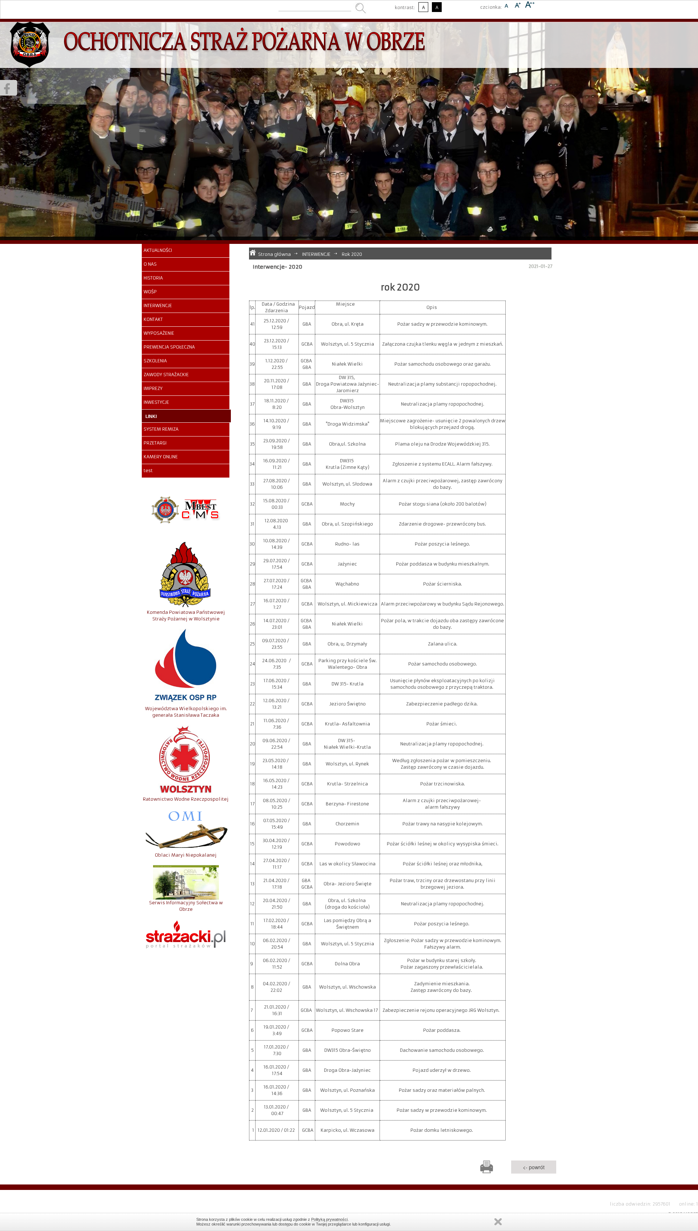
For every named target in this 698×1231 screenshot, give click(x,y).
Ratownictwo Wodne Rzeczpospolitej (186, 799)
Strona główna (274, 254)
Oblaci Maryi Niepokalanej (186, 855)
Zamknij (498, 1221)
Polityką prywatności (329, 1219)
